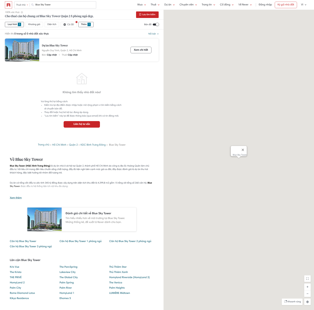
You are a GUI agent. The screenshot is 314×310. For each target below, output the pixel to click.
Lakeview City (68, 272)
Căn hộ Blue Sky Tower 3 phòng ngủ (31, 246)
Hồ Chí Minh (75, 51)
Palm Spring (67, 283)
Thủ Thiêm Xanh (118, 272)
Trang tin (207, 5)
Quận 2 (73, 145)
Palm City (15, 288)
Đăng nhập (265, 5)
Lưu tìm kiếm (148, 15)
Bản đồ (147, 25)
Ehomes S (65, 298)
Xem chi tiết (141, 50)
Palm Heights (117, 288)
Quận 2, (64, 51)
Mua (139, 5)
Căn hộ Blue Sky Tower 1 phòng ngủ (81, 241)
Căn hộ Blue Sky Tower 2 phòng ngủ (130, 241)
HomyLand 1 (67, 293)
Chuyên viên (187, 5)
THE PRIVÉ (16, 277)
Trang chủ (43, 145)
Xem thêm (16, 198)
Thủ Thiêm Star (118, 267)
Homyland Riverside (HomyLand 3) (129, 277)
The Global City (69, 277)
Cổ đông (225, 5)
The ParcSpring (68, 267)
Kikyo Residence (19, 298)
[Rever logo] (8, 4)
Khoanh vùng (294, 302)
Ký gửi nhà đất (286, 5)
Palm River (66, 288)
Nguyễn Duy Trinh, (51, 51)
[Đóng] (243, 150)
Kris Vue (14, 267)
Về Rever (243, 5)
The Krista (15, 272)
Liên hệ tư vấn (81, 124)
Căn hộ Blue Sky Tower (23, 241)
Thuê (153, 5)
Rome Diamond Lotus (22, 293)
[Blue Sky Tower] (22, 50)
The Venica (115, 283)
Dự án (167, 5)
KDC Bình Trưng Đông (93, 145)
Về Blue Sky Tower (26, 160)
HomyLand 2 (17, 283)
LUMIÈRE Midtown (119, 293)
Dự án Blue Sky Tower (55, 45)
